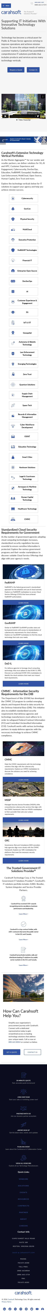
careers (23, 1226)
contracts (23, 1206)
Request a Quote (16, 70)
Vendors (23, 1179)
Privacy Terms (6, 1302)
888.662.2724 (40, 5)
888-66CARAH (15, 1042)
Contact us (32, 1052)
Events (23, 1192)
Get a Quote (12, 1052)
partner (23, 1212)
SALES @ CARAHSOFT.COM (23, 1252)
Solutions (23, 1186)
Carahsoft (11, 1299)
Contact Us (33, 70)
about (23, 1219)
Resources (23, 1199)
